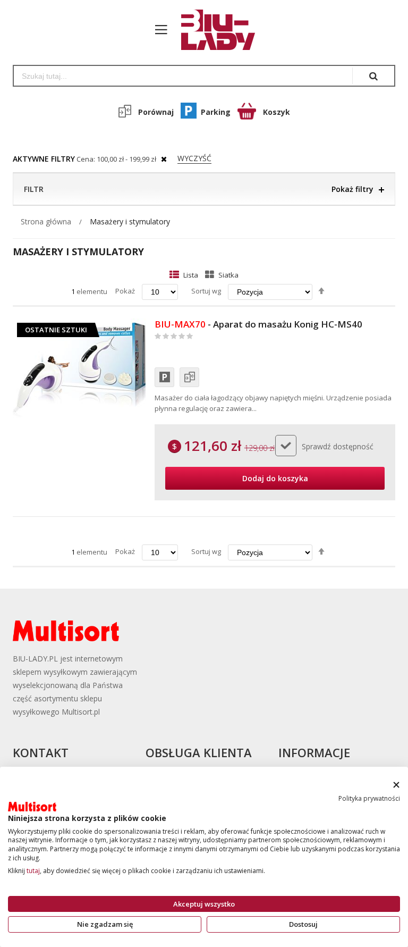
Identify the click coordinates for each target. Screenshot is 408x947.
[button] (164, 377)
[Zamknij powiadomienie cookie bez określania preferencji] (396, 785)
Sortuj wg (206, 291)
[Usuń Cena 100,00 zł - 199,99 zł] (164, 159)
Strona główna (46, 221)
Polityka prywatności (369, 798)
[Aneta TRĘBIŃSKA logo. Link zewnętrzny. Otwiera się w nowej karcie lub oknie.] (32, 806)
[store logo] (213, 30)
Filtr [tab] (34, 189)
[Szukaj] (373, 76)
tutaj (33, 870)
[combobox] (183, 76)
